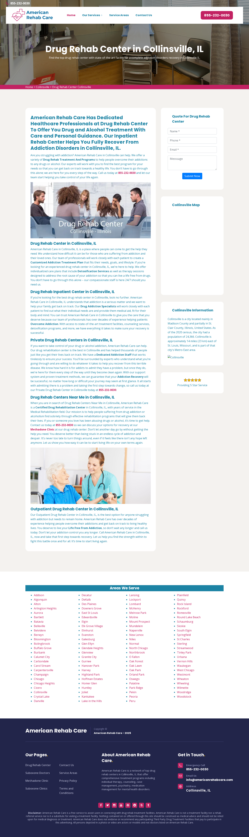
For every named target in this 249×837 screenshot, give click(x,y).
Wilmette (182, 688)
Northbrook (137, 652)
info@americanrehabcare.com (209, 780)
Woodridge (184, 692)
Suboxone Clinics (36, 788)
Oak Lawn (135, 666)
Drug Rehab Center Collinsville (71, 87)
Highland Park (91, 674)
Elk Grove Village (92, 626)
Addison (39, 595)
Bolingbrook (42, 644)
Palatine (134, 683)
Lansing (134, 595)
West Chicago (185, 670)
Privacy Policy (68, 781)
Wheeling (183, 683)
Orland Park (136, 674)
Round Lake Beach (189, 617)
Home (71, 15)
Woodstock (184, 696)
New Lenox (136, 635)
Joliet (85, 692)
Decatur (87, 595)
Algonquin (40, 599)
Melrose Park (137, 613)
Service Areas (119, 15)
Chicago (39, 679)
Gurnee (86, 661)
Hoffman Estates (92, 679)
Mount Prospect (139, 621)
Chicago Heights (44, 683)
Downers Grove (91, 608)
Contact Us (144, 15)
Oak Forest (136, 661)
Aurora (38, 613)
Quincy (181, 599)
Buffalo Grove (42, 648)
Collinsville (42, 87)
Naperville (135, 630)
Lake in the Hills (92, 701)
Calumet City (42, 657)
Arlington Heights (45, 608)
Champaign (41, 674)
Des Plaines (89, 604)
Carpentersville (43, 670)
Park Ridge (136, 688)
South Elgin (184, 630)
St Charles (183, 639)
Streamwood (185, 648)
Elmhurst (87, 630)
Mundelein (136, 626)
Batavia (38, 621)
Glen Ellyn (88, 644)
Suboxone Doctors (37, 773)
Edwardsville (89, 617)
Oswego (134, 679)
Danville (39, 701)
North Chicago (138, 648)
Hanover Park (90, 666)
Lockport (135, 599)
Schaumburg (185, 621)
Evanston (88, 635)
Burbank (39, 652)
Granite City (89, 657)
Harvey (86, 670)
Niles (132, 639)
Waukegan (184, 666)
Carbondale (41, 661)
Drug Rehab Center (38, 765)
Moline (133, 617)
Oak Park (135, 670)
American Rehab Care (56, 730)
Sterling (182, 644)
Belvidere (40, 630)
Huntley (87, 688)
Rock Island (184, 604)
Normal (134, 644)
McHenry (135, 608)
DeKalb (86, 599)
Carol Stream (42, 666)
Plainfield (183, 595)
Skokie (181, 626)
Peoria (133, 696)
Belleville (39, 626)
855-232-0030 (20, 3)
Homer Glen (89, 683)
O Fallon (134, 657)
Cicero (38, 688)
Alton (37, 604)
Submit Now (192, 176)
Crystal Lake (41, 696)
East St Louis (90, 613)
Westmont (183, 674)
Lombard (135, 604)
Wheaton (183, 679)
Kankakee (88, 696)
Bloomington (42, 639)
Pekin (132, 692)
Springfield (184, 635)
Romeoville (184, 613)
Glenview (87, 652)
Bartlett (39, 617)
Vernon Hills (185, 661)
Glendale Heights (92, 648)
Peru (132, 701)
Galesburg (88, 639)
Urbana (182, 657)
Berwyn (39, 635)
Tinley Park (184, 652)
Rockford (183, 608)
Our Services (91, 15)
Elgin (85, 621)
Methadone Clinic (36, 781)
